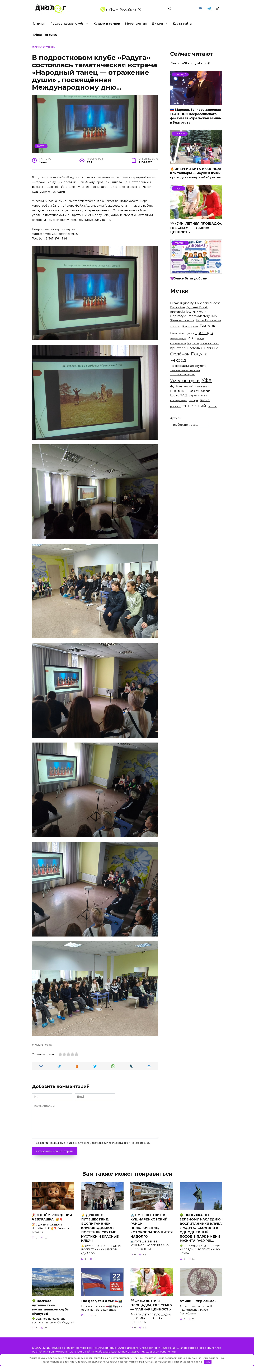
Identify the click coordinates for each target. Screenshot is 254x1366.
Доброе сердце (178, 338)
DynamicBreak (197, 307)
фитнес (212, 406)
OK (208, 1361)
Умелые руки (185, 380)
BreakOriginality (182, 303)
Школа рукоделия (198, 390)
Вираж (207, 325)
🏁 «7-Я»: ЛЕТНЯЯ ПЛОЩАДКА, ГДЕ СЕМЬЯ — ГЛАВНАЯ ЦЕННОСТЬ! (196, 228)
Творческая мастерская (185, 370)
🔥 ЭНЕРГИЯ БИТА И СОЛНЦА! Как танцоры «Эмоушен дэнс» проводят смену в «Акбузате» (195, 173)
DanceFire (177, 307)
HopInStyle (178, 316)
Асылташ (175, 326)
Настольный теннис (202, 348)
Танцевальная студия (188, 366)
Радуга (41, 146)
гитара (193, 400)
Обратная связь (45, 34)
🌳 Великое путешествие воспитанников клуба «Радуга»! (50, 1307)
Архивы (176, 418)
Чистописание (202, 387)
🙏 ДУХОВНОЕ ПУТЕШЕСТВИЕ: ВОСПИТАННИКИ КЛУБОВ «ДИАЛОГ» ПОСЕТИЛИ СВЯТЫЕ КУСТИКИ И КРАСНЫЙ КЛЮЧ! (100, 1227)
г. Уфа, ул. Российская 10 (123, 9)
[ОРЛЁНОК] (196, 161)
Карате (193, 343)
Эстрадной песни (198, 396)
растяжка (175, 406)
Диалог (158, 23)
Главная (39, 23)
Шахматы (177, 390)
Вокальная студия (182, 333)
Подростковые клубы (67, 23)
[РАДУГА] (196, 216)
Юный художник (178, 400)
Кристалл (178, 348)
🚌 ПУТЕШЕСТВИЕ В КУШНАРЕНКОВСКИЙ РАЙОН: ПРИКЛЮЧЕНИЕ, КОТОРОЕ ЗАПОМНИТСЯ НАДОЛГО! (151, 1225)
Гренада (204, 332)
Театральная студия (182, 374)
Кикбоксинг (209, 343)
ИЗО (192, 338)
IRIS (214, 316)
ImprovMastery (199, 316)
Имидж (200, 339)
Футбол (176, 386)
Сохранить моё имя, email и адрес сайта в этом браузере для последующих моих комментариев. (93, 1143)
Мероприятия (136, 23)
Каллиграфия (178, 343)
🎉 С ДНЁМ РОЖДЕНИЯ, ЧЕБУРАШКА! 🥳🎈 (52, 1217)
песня (205, 400)
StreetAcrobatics (182, 320)
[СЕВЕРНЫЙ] (196, 102)
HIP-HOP (199, 311)
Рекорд (178, 360)
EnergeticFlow (180, 311)
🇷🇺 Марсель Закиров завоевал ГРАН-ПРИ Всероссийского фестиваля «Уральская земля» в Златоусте (196, 116)
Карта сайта (182, 23)
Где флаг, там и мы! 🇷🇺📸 (101, 1301)
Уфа (49, 1044)
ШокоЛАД (178, 395)
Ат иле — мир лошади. (198, 1301)
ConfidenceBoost (207, 303)
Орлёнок (179, 353)
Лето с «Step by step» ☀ (190, 63)
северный (194, 406)
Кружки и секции (107, 23)
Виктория (190, 326)
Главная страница (43, 47)
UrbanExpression (208, 320)
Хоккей (189, 386)
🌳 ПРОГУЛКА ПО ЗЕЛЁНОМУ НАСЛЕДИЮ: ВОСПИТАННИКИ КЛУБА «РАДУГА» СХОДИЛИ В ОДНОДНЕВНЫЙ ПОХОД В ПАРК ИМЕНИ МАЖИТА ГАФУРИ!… (201, 1227)
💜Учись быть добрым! (189, 278)
